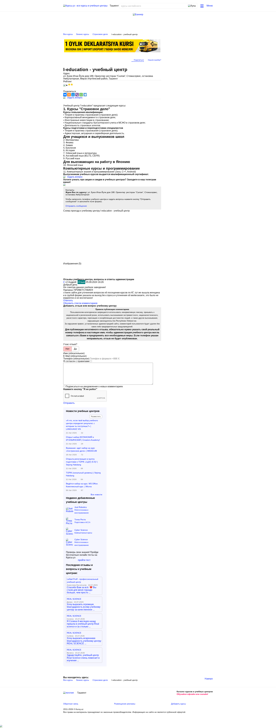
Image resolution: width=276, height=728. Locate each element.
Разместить (96, 417)
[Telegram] (85, 94)
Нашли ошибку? (154, 60)
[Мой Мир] (73, 94)
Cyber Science (81, 530)
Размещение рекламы (124, 704)
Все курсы (68, 34)
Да (75, 349)
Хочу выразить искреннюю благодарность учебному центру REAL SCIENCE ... (84, 641)
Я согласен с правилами (76, 361)
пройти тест (84, 560)
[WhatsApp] (81, 94)
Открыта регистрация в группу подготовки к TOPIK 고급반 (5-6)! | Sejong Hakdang (82, 462)
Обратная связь (70, 704)
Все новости (96, 494)
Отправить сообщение (76, 206)
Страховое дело (100, 34)
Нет (67, 349)
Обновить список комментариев (80, 303)
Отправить (69, 403)
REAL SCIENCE (74, 599)
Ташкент (81, 693)
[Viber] (77, 94)
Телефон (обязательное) (76, 358)
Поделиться (139, 60)
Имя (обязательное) (74, 353)
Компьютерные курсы (83, 533)
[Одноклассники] (69, 94)
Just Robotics (80, 507)
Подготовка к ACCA (82, 522)
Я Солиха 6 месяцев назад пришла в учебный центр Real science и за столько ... (83, 624)
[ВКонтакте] (65, 94)
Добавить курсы (178, 704)
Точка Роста (80, 519)
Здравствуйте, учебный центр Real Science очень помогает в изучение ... (83, 658)
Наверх (209, 678)
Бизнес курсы (82, 34)
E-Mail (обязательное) (75, 356)
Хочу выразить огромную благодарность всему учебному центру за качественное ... (83, 607)
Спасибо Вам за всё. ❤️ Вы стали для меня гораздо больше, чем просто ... (81, 590)
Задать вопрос (75, 97)
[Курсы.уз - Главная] (85, 5)
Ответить (68, 300)
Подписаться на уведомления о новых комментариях (94, 386)
